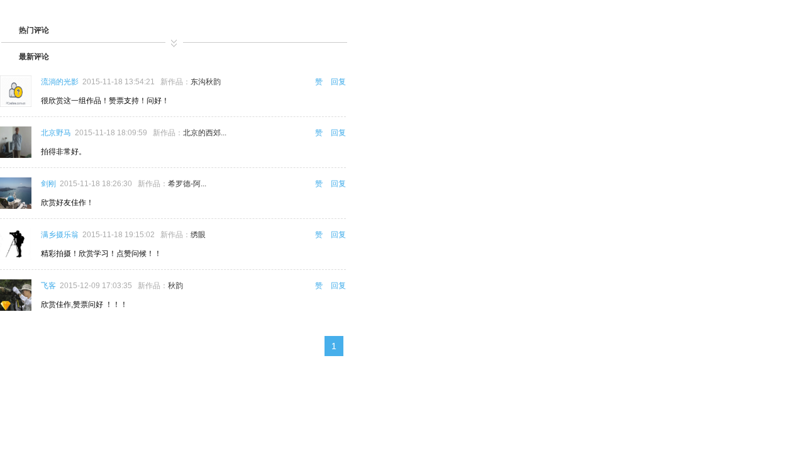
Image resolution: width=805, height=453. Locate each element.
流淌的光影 (60, 81)
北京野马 (56, 132)
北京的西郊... (204, 132)
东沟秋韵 (206, 81)
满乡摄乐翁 (60, 234)
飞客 (48, 285)
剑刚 (48, 183)
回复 (338, 81)
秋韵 (175, 285)
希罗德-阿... (187, 183)
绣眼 (198, 234)
